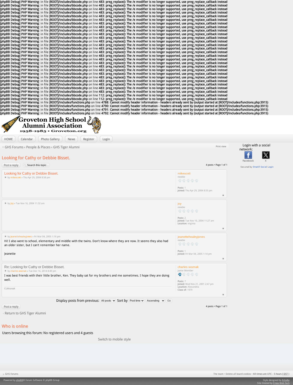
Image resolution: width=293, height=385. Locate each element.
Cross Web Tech (281, 383)
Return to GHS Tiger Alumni (25, 313)
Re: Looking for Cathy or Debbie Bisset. (34, 267)
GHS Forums (14, 147)
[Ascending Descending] (159, 301)
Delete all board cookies (238, 374)
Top (223, 195)
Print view (221, 146)
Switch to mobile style (114, 339)
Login (106, 139)
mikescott (16, 177)
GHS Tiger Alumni (66, 147)
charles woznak (18, 271)
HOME (8, 139)
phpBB (19, 380)
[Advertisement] (238, 124)
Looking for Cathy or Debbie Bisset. (36, 157)
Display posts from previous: (78, 301)
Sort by (122, 301)
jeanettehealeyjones (21, 236)
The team (218, 374)
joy (12, 203)
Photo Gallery (50, 139)
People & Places (38, 147)
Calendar (27, 139)
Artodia (286, 380)
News (71, 139)
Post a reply (11, 165)
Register (88, 139)
